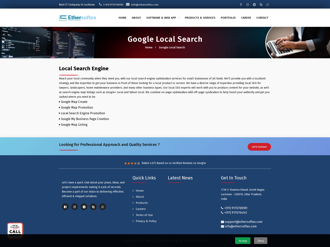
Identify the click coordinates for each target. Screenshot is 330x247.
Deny (261, 240)
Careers (140, 209)
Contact (262, 17)
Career (246, 17)
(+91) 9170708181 (113, 4)
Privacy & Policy (145, 221)
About (136, 17)
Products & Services (200, 17)
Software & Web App (161, 17)
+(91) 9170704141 (235, 212)
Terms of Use (144, 215)
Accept (243, 240)
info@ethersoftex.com (145, 4)
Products (141, 203)
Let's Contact (259, 146)
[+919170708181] (15, 232)
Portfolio (228, 17)
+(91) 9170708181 (235, 208)
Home (122, 17)
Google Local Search (172, 47)
